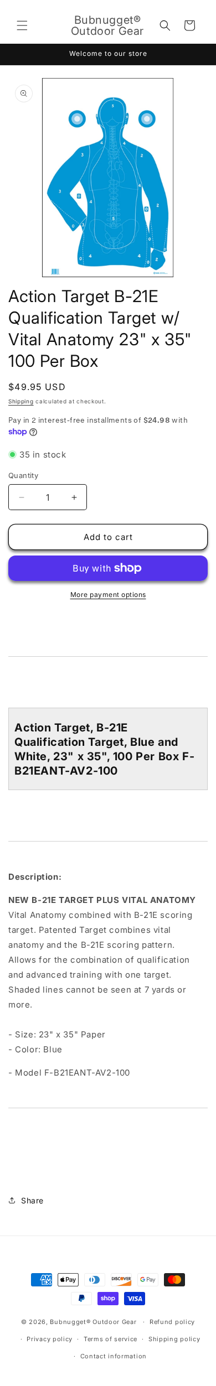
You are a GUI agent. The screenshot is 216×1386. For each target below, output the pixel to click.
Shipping (21, 401)
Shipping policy (174, 1339)
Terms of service (110, 1339)
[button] (22, 25)
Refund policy (172, 1322)
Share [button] (32, 1200)
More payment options (108, 594)
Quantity (23, 475)
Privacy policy (50, 1339)
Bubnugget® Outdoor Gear (93, 1322)
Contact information (113, 1356)
